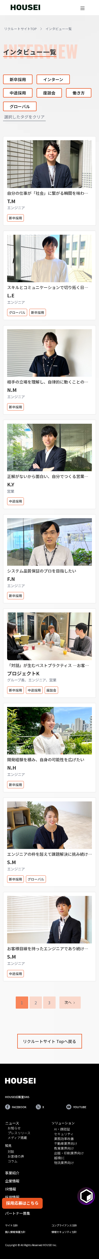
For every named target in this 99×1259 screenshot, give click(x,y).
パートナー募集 (17, 1213)
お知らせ (14, 1128)
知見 (8, 1145)
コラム (13, 1161)
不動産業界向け (65, 1144)
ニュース (12, 1123)
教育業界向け (64, 1148)
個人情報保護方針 (15, 1232)
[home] (24, 7)
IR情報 (10, 1189)
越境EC (59, 1158)
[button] (82, 7)
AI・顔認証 (62, 1129)
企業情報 (12, 1180)
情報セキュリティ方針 (64, 1232)
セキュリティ (64, 1134)
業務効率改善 (64, 1139)
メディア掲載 (17, 1138)
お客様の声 (16, 1156)
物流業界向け (64, 1163)
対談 (11, 1152)
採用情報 (12, 1197)
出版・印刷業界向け (69, 1153)
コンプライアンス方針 (64, 1225)
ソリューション (63, 1123)
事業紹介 (12, 1172)
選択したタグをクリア (24, 117)
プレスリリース (19, 1133)
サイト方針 (11, 1225)
